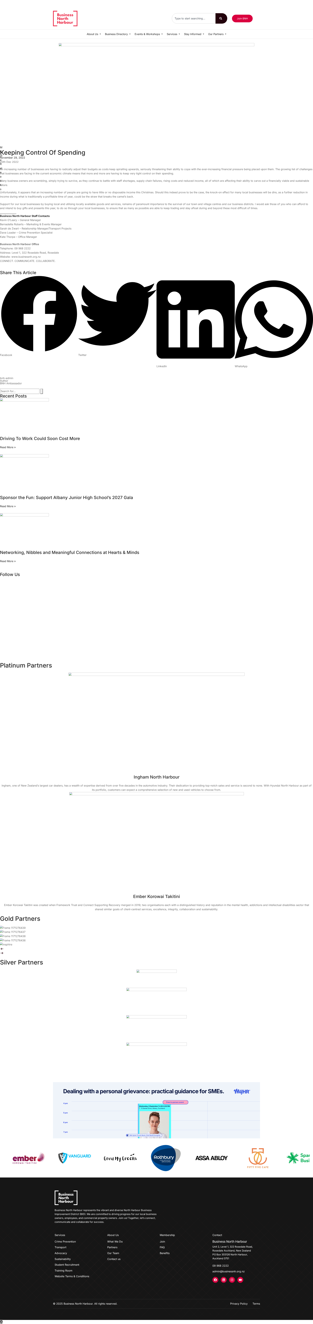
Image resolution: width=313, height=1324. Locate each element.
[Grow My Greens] (49, 1158)
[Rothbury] (95, 1158)
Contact (217, 1235)
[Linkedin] (224, 1280)
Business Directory (117, 34)
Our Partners (216, 34)
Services (172, 34)
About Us (93, 34)
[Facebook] (215, 1280)
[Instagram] (232, 1280)
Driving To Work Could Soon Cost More (40, 438)
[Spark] (232, 1158)
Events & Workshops (148, 34)
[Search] (221, 18)
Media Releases (1, 168)
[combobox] (194, 18)
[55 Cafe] (186, 1158)
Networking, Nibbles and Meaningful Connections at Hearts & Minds (69, 552)
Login (256, 3)
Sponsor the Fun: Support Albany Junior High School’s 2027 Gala (66, 497)
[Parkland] (278, 1158)
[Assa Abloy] (141, 1158)
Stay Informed (193, 34)
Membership (167, 1235)
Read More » (8, 447)
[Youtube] (240, 1280)
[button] (39, 316)
